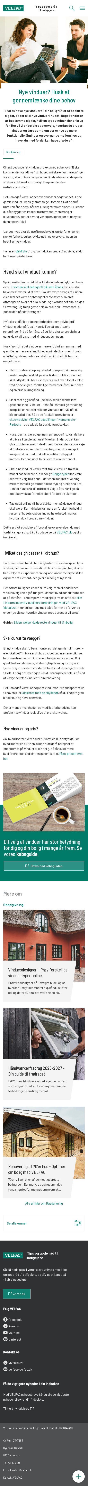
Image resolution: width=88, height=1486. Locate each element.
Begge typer (60, 474)
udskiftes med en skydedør (39, 693)
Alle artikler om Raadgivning (44, 1203)
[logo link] (13, 8)
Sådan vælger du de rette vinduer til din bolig (43, 622)
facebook (15, 1319)
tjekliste (21, 251)
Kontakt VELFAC (12, 1477)
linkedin (14, 1326)
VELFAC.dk (64, 532)
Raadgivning (13, 151)
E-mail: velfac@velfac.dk (17, 1470)
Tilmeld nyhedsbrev (16, 1408)
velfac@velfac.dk (20, 1369)
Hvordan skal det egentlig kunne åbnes (37, 287)
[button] (44, 1223)
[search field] (71, 10)
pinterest (15, 1339)
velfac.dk (19, 1294)
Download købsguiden (47, 866)
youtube (14, 1333)
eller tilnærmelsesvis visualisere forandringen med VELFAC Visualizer (42, 602)
